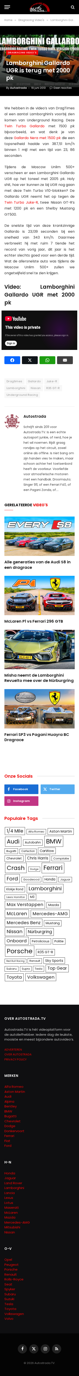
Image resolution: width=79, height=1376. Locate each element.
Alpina (9, 1101)
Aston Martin (60, 831)
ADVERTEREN (13, 1050)
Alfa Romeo (36, 831)
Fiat (7, 1141)
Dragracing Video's (22, 52)
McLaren (17, 913)
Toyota (14, 977)
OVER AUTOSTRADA (18, 1054)
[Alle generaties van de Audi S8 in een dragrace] (39, 536)
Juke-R (52, 381)
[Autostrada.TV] (39, 7)
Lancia (9, 1193)
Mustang (53, 923)
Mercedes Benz (24, 923)
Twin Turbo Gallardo (24, 126)
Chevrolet (14, 858)
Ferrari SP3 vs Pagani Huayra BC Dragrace (36, 737)
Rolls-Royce (13, 1279)
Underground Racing (22, 395)
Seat (8, 1284)
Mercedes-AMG (50, 914)
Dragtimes (14, 381)
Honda (50, 879)
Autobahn (33, 842)
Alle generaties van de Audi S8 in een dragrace (37, 564)
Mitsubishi (12, 1227)
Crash (16, 868)
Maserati (11, 1207)
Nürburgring (40, 932)
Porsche (19, 950)
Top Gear (57, 968)
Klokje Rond (14, 889)
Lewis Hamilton (15, 897)
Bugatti (11, 851)
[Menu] (7, 7)
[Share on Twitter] (30, 360)
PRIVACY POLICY (15, 1059)
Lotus (8, 1202)
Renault (34, 961)
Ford (12, 878)
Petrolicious (40, 941)
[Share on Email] (65, 360)
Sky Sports (54, 960)
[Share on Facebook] (12, 360)
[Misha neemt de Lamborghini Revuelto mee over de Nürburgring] (39, 649)
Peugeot (11, 1264)
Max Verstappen (25, 904)
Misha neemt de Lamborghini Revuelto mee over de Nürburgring (39, 677)
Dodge (34, 869)
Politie (59, 941)
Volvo (8, 1318)
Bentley (10, 1106)
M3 (32, 897)
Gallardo (34, 381)
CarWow (47, 851)
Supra (26, 969)
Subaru (11, 969)
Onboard (17, 941)
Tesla (38, 969)
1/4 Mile (15, 831)
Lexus (8, 1197)
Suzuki (9, 1299)
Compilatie (61, 858)
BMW (53, 841)
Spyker (9, 1289)
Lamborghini (16, 388)
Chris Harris (37, 858)
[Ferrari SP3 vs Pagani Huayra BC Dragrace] (39, 708)
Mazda (53, 905)
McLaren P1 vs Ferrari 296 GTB (33, 621)
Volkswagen (40, 977)
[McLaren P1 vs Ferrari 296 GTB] (39, 595)
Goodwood (31, 879)
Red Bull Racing (15, 961)
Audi (13, 841)
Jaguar (65, 879)
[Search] (72, 7)
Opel (8, 1259)
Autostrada (18, 88)
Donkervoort (14, 1131)
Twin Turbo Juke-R (21, 202)
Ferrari (53, 868)
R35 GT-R (53, 388)
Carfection (28, 851)
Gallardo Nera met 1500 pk (37, 137)
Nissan (36, 388)
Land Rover (13, 1183)
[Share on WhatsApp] (47, 360)
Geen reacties (62, 88)
